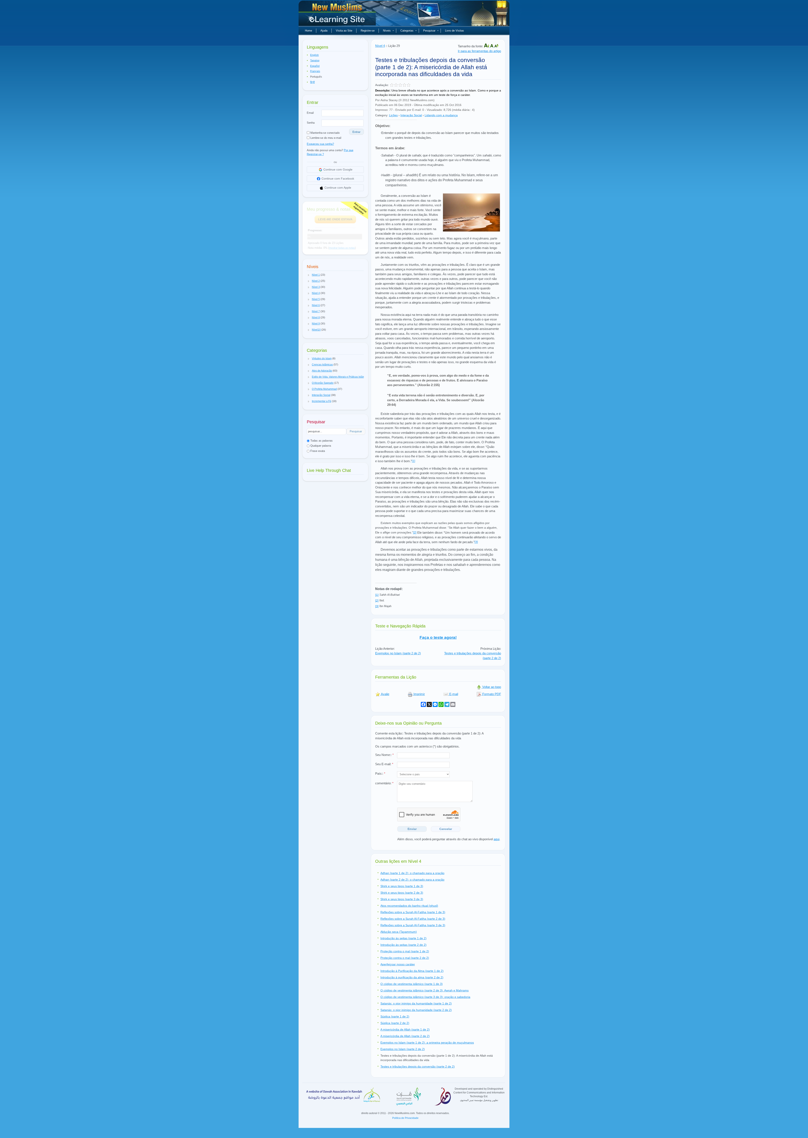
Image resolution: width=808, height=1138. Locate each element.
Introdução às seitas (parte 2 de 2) (403, 944)
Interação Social (411, 115)
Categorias (406, 30)
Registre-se (368, 30)
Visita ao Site (344, 30)
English (314, 55)
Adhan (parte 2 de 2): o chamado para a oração (412, 879)
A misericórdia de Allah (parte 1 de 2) (405, 1029)
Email (310, 112)
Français (315, 71)
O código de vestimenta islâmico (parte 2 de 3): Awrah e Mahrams (424, 990)
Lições (393, 115)
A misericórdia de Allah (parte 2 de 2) (405, 1036)
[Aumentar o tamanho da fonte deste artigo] (487, 46)
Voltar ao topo (491, 687)
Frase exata (317, 451)
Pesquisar (429, 30)
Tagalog (314, 60)
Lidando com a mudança (441, 115)
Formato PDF (491, 694)
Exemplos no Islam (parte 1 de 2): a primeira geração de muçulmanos (427, 1042)
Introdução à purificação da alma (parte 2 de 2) (411, 977)
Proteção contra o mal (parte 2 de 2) (404, 957)
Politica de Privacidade (405, 1118)
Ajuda (323, 30)
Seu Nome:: (384, 755)
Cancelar (445, 829)
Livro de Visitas (454, 30)
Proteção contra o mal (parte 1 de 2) (404, 951)
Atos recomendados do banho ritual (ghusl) (409, 905)
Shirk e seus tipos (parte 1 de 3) (401, 886)
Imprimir (419, 694)
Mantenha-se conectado (325, 132)
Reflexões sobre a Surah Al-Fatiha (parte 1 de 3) (412, 912)
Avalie (384, 694)
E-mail (453, 694)
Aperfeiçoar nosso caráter (397, 964)
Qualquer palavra (320, 445)
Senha (311, 122)
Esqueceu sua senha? (320, 144)
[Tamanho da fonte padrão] (492, 46)
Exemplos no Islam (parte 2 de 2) (398, 653)
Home (308, 30)
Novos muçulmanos (337, 15)
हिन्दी (312, 82)
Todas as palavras (321, 440)
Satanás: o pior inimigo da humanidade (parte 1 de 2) (416, 1003)
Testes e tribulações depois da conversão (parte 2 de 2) (417, 1066)
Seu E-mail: (384, 764)
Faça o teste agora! (438, 637)
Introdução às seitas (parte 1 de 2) (403, 938)
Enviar (412, 829)
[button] (308, 275)
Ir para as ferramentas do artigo (479, 51)
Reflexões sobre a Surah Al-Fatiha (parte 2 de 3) (412, 918)
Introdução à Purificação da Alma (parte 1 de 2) (412, 971)
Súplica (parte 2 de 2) (394, 1023)
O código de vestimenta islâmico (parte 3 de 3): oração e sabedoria (425, 997)
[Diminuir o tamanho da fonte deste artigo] (496, 46)
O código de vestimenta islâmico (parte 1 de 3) (411, 984)
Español (315, 66)
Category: (381, 115)
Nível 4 (380, 46)
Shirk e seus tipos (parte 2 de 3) (401, 892)
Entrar (356, 132)
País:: (380, 773)
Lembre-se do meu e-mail (325, 137)
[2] (414, 532)
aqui (496, 839)
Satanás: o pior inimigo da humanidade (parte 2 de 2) (416, 1010)
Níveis (387, 30)
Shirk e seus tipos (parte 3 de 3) (401, 899)
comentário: (384, 783)
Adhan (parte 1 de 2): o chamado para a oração (412, 873)
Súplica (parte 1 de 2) (394, 1016)
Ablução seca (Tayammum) (398, 931)
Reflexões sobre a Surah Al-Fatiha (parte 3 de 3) (412, 925)
